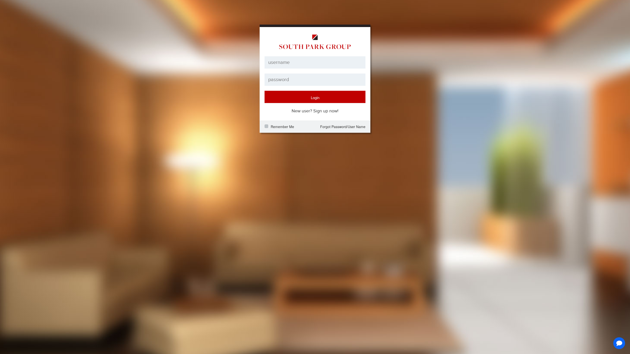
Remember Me (282, 126)
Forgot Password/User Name (342, 126)
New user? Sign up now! (315, 111)
